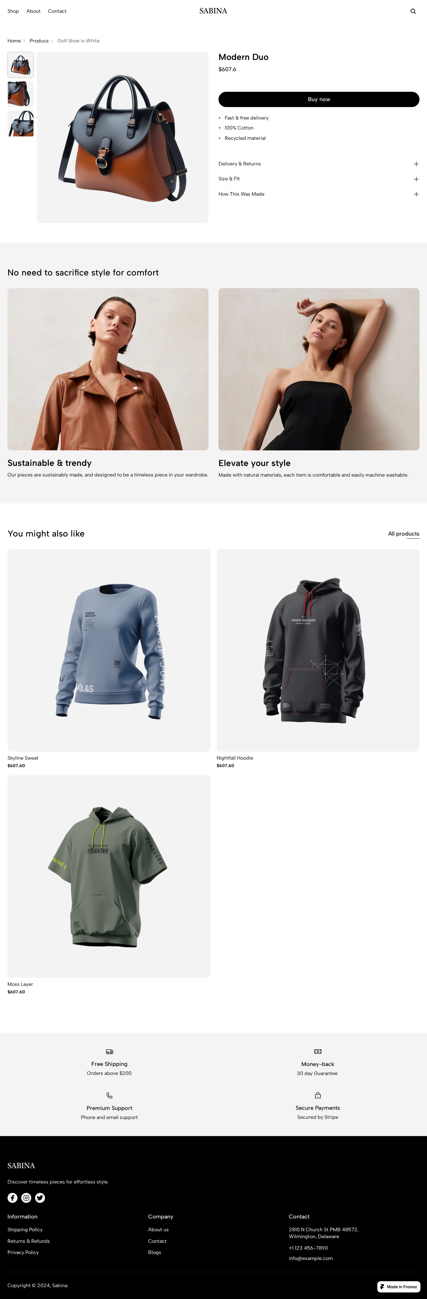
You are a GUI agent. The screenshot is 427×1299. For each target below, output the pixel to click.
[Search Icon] (413, 11)
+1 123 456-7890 (308, 1248)
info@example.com (311, 1258)
